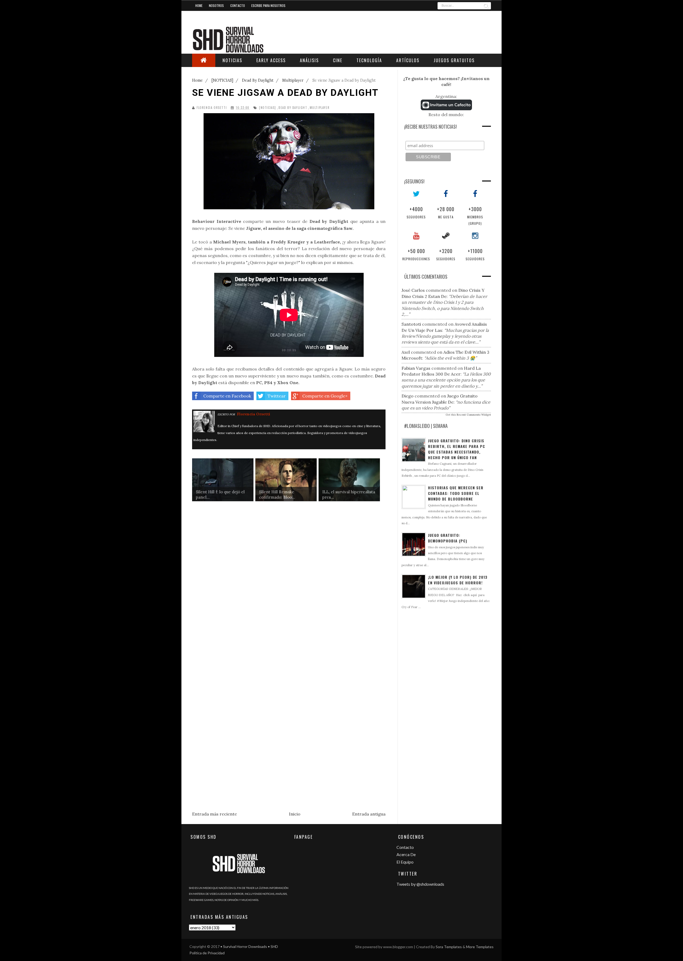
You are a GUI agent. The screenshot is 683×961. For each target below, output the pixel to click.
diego (408, 396)
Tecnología (369, 60)
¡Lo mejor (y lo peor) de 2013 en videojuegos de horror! (457, 579)
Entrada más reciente (214, 814)
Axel (406, 352)
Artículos (407, 60)
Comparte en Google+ (325, 396)
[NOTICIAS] (267, 108)
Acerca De (406, 854)
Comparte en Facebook (227, 396)
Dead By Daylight (293, 108)
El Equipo (405, 861)
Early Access (271, 60)
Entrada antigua (369, 814)
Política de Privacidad (207, 953)
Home (198, 5)
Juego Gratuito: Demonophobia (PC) (447, 537)
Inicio (294, 814)
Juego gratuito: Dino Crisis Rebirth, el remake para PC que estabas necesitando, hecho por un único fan (456, 449)
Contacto (237, 5)
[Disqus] (289, 588)
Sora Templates (449, 946)
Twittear (277, 396)
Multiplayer (320, 108)
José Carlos (413, 290)
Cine (337, 60)
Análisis (309, 60)
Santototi (411, 324)
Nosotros (216, 5)
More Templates (480, 946)
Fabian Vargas (416, 368)
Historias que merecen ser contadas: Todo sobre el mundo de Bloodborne (455, 493)
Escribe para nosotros (268, 5)
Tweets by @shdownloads (420, 884)
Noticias (232, 60)
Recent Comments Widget (474, 414)
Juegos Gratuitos (454, 60)
